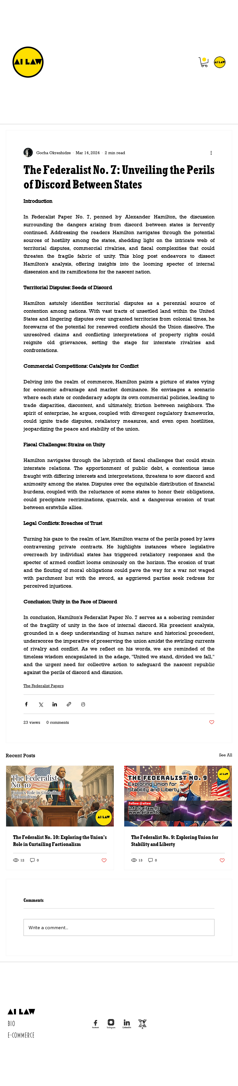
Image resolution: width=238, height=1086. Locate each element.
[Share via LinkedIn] (54, 704)
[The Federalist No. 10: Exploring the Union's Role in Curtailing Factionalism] (60, 796)
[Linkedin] (126, 1024)
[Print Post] (83, 704)
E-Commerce (21, 1035)
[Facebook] (95, 1024)
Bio (11, 1024)
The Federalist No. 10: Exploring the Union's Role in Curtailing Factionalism (60, 840)
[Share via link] (69, 704)
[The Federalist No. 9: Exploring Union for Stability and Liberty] (178, 796)
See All (225, 754)
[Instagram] (111, 1024)
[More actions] (211, 152)
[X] (142, 1024)
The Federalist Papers (44, 685)
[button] (204, 62)
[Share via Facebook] (26, 704)
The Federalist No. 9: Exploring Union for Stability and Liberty (174, 840)
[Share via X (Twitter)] (40, 704)
